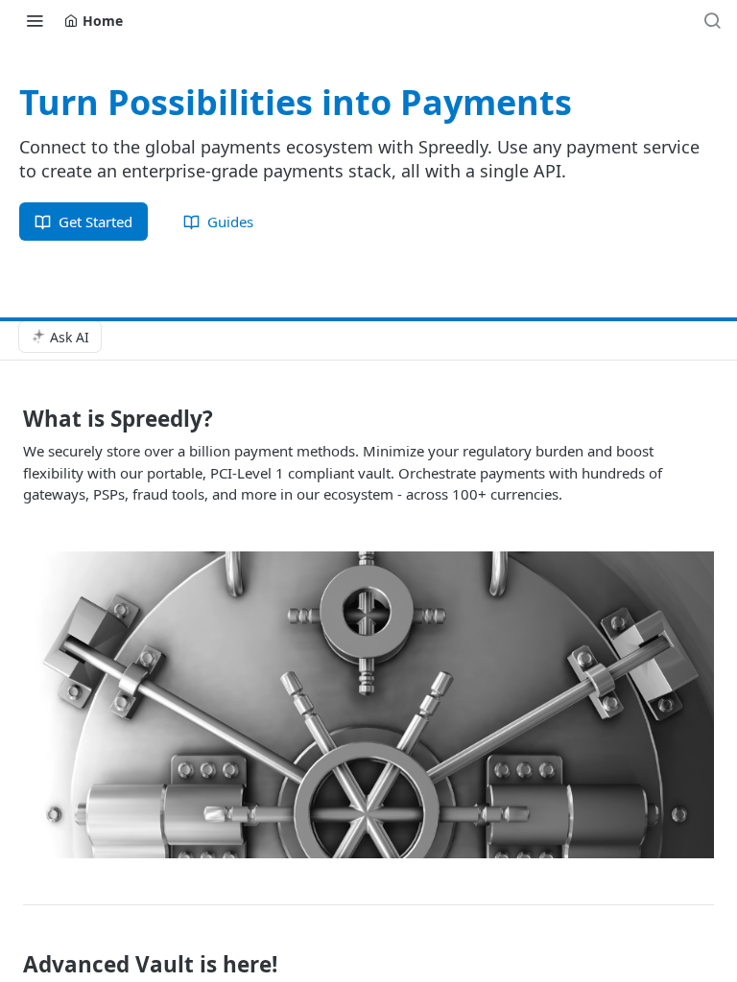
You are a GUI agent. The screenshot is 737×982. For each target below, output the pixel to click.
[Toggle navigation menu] (34, 20)
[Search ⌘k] (712, 20)
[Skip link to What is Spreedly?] (10, 419)
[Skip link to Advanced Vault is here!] (10, 964)
